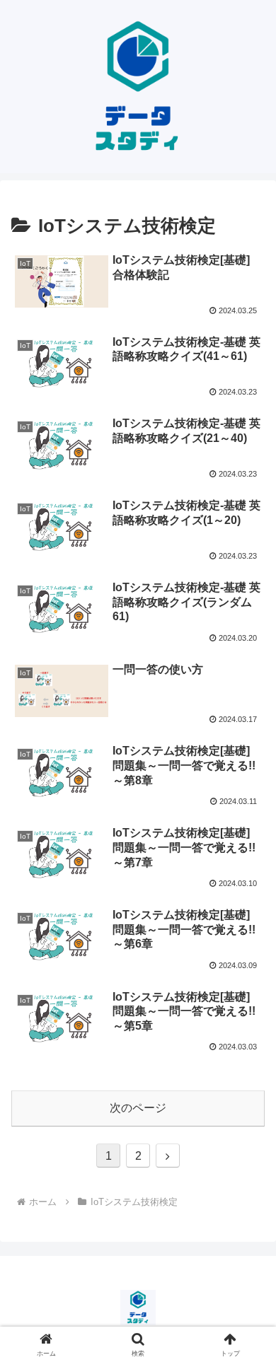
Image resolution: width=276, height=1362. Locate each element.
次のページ (138, 1108)
